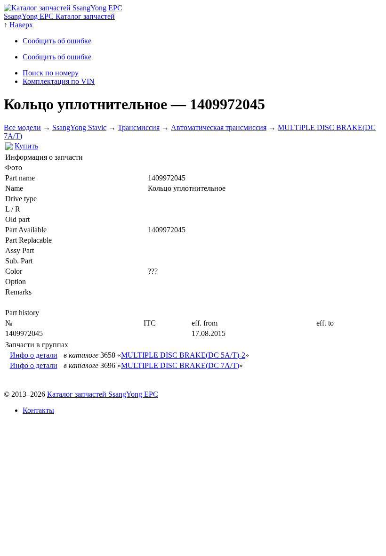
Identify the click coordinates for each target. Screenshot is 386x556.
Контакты (38, 410)
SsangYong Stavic (79, 127)
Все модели (22, 127)
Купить (26, 146)
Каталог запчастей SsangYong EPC (102, 394)
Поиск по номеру (51, 73)
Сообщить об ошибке (57, 41)
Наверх (21, 25)
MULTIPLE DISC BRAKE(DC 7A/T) (180, 365)
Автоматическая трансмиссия (218, 127)
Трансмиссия (139, 127)
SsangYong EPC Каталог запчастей (59, 16)
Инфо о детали (33, 355)
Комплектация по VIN (59, 81)
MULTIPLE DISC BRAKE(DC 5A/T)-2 (183, 355)
